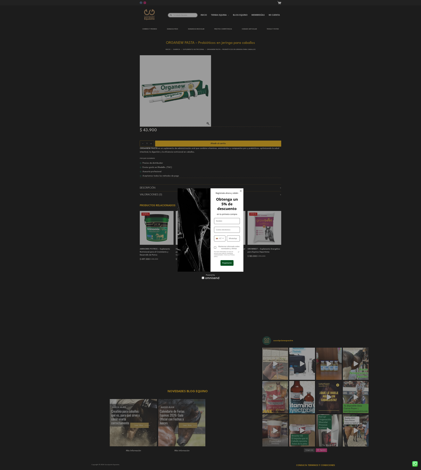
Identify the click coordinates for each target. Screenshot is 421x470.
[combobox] (220, 238)
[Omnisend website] (210, 277)
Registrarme (227, 263)
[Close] (240, 191)
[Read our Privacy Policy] (238, 252)
